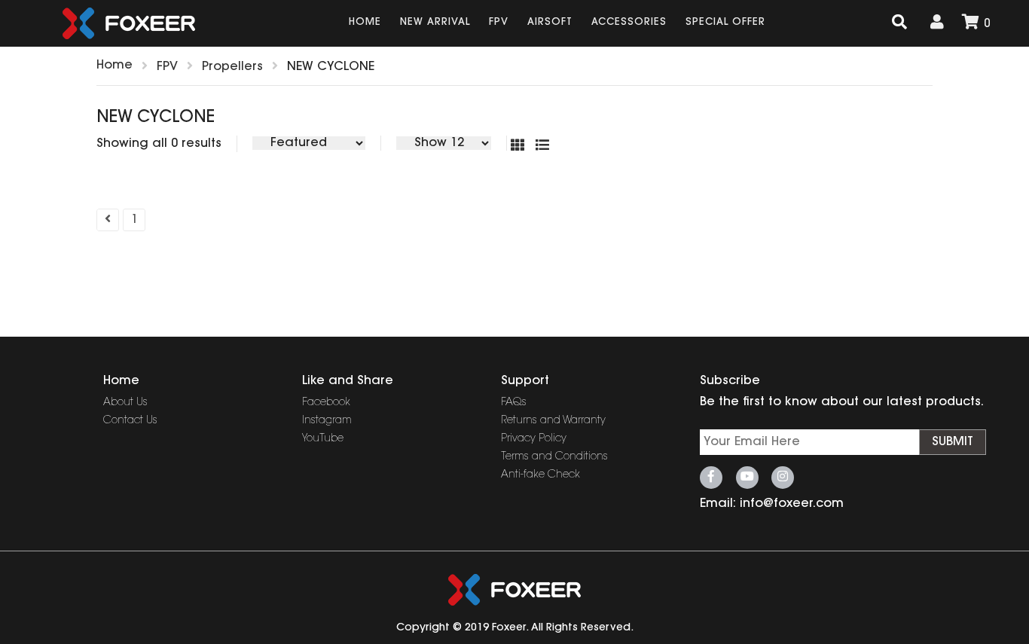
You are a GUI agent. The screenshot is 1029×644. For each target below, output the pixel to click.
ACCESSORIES (629, 22)
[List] (546, 147)
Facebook (326, 403)
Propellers (232, 67)
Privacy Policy (533, 439)
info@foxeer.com (792, 504)
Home (365, 22)
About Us (125, 403)
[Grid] (523, 147)
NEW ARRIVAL (435, 22)
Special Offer (725, 22)
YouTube (323, 439)
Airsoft (550, 22)
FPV (498, 22)
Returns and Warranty (553, 421)
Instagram (327, 421)
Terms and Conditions (554, 457)
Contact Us (130, 421)
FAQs (514, 403)
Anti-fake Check (540, 475)
